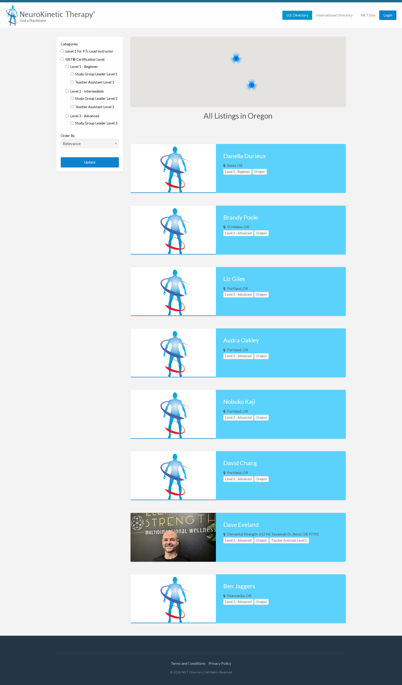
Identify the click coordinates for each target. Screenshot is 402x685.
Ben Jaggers (239, 585)
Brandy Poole (240, 217)
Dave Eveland (241, 524)
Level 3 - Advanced (84, 116)
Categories (69, 44)
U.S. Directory (297, 15)
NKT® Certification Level (84, 59)
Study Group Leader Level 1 (95, 74)
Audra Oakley (241, 340)
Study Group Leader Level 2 (95, 98)
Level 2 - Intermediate (87, 91)
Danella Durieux (244, 155)
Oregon (259, 172)
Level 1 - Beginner (84, 66)
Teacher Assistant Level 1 (94, 82)
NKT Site (368, 15)
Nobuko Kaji (239, 401)
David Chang (240, 462)
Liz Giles (234, 278)
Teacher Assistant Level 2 (94, 107)
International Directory (334, 15)
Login (387, 15)
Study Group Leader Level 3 (95, 123)
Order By (68, 136)
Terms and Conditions (188, 663)
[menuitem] (297, 15)
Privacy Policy (219, 663)
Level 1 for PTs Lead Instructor (89, 51)
